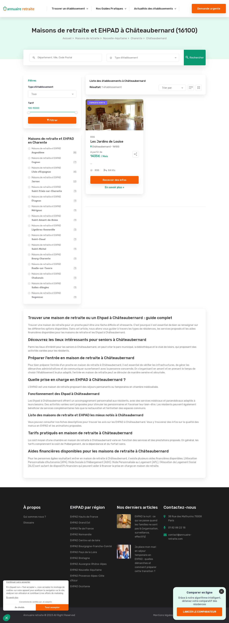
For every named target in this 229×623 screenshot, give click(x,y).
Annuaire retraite (33, 615)
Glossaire (28, 522)
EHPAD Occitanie (80, 586)
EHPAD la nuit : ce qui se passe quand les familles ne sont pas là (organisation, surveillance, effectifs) (146, 526)
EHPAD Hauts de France (84, 516)
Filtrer (53, 120)
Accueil (67, 38)
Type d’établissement (40, 87)
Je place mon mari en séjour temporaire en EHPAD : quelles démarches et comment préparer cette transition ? (145, 559)
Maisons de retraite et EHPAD (54, 150)
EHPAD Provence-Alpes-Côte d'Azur (87, 578)
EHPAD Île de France (82, 528)
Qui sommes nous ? (34, 516)
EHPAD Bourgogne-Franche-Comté (91, 546)
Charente (136, 38)
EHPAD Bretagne (80, 558)
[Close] (221, 591)
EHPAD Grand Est (80, 522)
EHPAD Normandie (80, 534)
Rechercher (197, 57)
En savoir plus (113, 187)
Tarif (31, 103)
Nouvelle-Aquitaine (115, 38)
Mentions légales (163, 615)
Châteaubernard (156, 38)
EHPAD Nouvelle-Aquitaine (86, 569)
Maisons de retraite (87, 38)
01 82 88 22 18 (176, 527)
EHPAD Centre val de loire (85, 540)
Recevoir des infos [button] (114, 179)
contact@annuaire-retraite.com (179, 536)
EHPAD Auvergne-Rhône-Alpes (88, 564)
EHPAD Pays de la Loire (83, 552)
